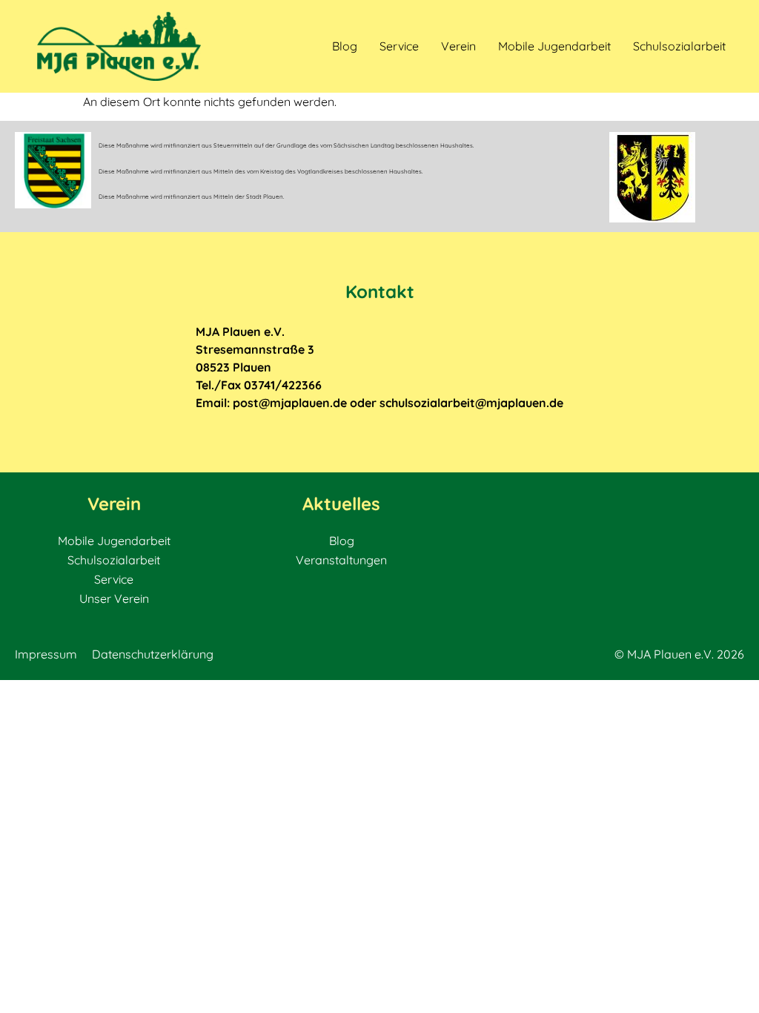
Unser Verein (114, 598)
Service (399, 46)
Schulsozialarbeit (679, 46)
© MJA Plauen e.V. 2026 (679, 654)
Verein (458, 46)
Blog (344, 46)
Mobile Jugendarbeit (554, 46)
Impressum (46, 654)
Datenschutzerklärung (152, 654)
